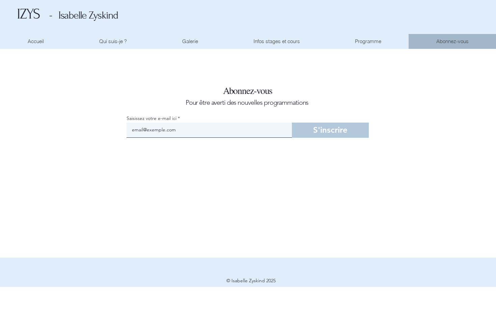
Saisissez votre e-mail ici (151, 118)
